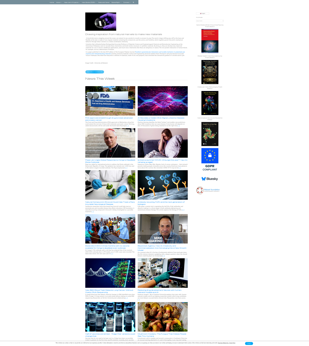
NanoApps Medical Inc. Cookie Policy (226, 343)
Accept (249, 343)
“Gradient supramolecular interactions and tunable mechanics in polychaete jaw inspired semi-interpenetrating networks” (135, 53)
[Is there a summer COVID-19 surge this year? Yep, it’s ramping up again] (163, 143)
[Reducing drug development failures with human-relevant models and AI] (163, 273)
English (203, 13)
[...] (127, 126)
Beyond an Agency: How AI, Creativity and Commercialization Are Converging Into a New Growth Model (162, 248)
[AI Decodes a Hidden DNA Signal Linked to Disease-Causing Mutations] (163, 101)
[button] (133, 2)
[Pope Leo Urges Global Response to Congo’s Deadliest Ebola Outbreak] (110, 143)
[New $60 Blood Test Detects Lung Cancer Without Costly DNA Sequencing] (110, 273)
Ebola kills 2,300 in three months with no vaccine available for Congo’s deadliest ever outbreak (107, 247)
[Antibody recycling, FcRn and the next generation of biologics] (163, 185)
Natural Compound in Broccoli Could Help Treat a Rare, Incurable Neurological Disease (110, 203)
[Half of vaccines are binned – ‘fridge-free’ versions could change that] (110, 317)
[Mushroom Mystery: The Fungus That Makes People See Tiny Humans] (163, 317)
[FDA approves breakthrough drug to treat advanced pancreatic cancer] (110, 101)
